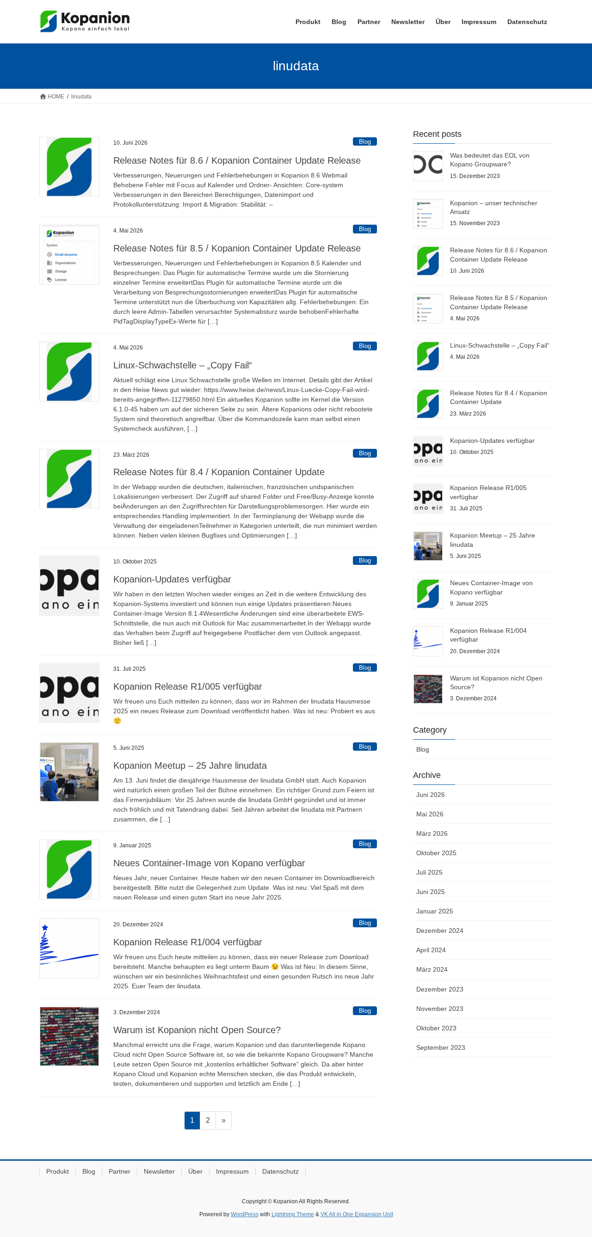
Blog (365, 141)
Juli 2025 (429, 872)
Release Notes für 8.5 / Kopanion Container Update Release (237, 248)
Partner (119, 1171)
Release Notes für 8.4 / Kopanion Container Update (219, 472)
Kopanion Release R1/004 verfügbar (187, 942)
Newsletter (159, 1171)
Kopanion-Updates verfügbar (172, 579)
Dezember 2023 (439, 989)
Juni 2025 (430, 891)
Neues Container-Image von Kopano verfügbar (209, 863)
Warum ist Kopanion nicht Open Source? (197, 1030)
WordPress (245, 1214)
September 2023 (440, 1047)
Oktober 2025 (436, 853)
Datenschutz (280, 1171)
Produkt (57, 1171)
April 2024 (431, 950)
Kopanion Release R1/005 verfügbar (187, 686)
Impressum (232, 1171)
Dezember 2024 (439, 930)
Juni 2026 (430, 794)
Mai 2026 (430, 814)
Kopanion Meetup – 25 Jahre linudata (190, 765)
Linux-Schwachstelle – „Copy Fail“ (182, 365)
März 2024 (432, 969)
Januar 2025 (434, 911)
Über (195, 1171)
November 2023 (439, 1008)
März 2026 (432, 833)
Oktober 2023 (436, 1028)
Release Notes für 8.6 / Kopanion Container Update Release (237, 160)
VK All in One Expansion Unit (357, 1214)
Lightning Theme (292, 1214)
